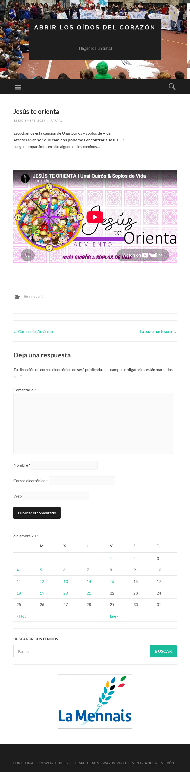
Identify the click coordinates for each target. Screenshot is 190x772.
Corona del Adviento (33, 331)
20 (65, 593)
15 (112, 581)
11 (19, 581)
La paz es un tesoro (158, 331)
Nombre (21, 465)
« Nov (21, 616)
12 (42, 581)
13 (65, 581)
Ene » (114, 616)
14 (89, 581)
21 (89, 593)
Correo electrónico (30, 480)
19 (42, 593)
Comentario (24, 389)
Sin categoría (34, 296)
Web (17, 496)
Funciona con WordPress (40, 763)
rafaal (56, 120)
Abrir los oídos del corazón (95, 27)
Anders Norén (159, 763)
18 (19, 593)
